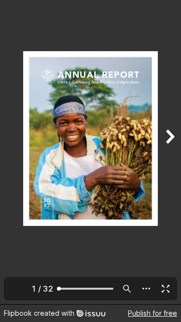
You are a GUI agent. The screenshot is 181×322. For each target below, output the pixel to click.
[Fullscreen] (165, 288)
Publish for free (152, 313)
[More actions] (146, 288)
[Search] (127, 288)
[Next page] (169, 152)
